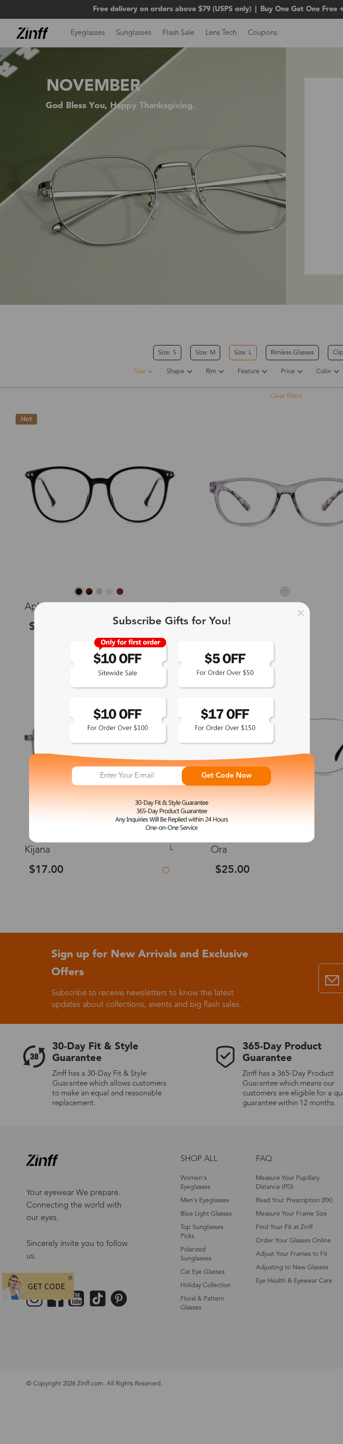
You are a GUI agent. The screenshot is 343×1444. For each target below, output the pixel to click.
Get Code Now (226, 775)
